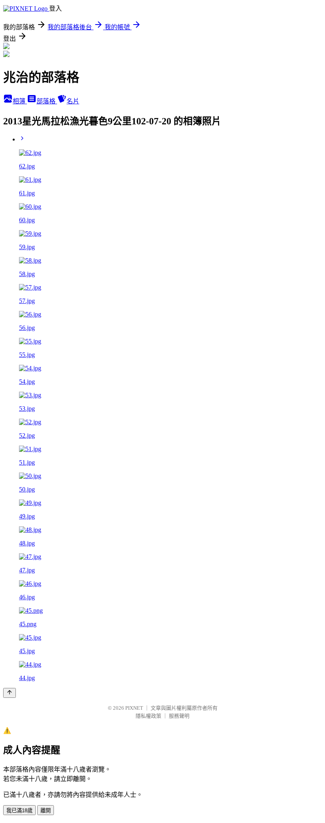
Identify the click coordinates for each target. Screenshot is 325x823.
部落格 (46, 101)
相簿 (20, 101)
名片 (73, 101)
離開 (45, 810)
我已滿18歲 (19, 810)
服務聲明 (179, 716)
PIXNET (134, 708)
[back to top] (9, 693)
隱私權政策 (148, 716)
